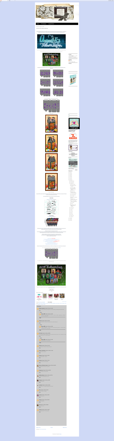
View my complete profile (72, 61)
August (71, 208)
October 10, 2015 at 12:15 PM (49, 326)
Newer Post (38, 427)
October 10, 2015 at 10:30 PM (47, 370)
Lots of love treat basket (73, 193)
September (71, 207)
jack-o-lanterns (58, 303)
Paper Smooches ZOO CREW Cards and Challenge (73, 206)
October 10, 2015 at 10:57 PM (48, 375)
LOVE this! (71, 203)
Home (38, 23)
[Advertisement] (73, 40)
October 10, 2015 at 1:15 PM (45, 355)
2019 (70, 175)
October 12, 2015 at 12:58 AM (44, 404)
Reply (40, 310)
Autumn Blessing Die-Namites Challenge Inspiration (73, 189)
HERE (60, 247)
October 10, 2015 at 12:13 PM (49, 339)
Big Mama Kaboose (41, 375)
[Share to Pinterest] (51, 302)
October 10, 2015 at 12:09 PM (46, 333)
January (71, 216)
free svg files (51, 303)
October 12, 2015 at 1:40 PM (45, 409)
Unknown (40, 320)
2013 (70, 219)
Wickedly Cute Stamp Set (50, 199)
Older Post (65, 427)
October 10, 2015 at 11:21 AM (49, 308)
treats (44, 304)
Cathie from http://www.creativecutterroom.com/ (51, 244)
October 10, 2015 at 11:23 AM (46, 320)
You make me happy (72, 187)
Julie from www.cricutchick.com (49, 241)
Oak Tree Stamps (62, 303)
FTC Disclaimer (43, 23)
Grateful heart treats (72, 184)
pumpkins (39, 304)
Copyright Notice (51, 23)
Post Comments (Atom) (43, 429)
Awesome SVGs (49, 238)
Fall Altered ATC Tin (72, 190)
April (71, 213)
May (71, 212)
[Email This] (48, 302)
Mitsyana (42, 326)
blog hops (44, 303)
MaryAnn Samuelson (42, 308)
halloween (54, 303)
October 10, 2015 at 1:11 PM (49, 350)
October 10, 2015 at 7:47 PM (45, 360)
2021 (70, 173)
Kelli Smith (40, 333)
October (71, 183)
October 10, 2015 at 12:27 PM (46, 345)
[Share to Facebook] (50, 302)
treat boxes (42, 304)
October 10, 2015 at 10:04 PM (52, 365)
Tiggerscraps (41, 370)
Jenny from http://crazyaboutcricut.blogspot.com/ (51, 243)
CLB (39, 404)
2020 (70, 174)
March (71, 214)
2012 (70, 220)
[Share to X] (49, 302)
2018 (70, 176)
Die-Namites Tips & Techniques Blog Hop (73, 192)
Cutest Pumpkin (72, 202)
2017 (70, 177)
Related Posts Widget (64, 301)
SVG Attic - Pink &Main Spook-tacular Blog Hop (73, 201)
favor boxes (47, 303)
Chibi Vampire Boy (50, 216)
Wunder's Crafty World (42, 350)
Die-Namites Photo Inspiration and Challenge (73, 199)
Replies (41, 312)
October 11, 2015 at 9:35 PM (45, 399)
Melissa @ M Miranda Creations (43, 365)
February (71, 215)
